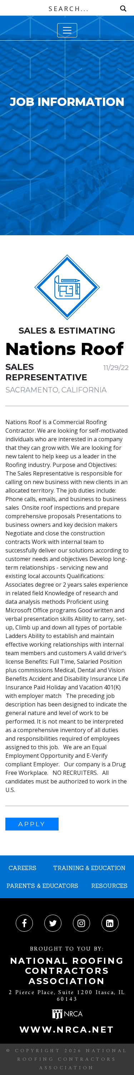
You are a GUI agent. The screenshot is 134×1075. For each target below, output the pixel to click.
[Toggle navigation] (67, 30)
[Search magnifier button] (123, 9)
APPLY (32, 824)
